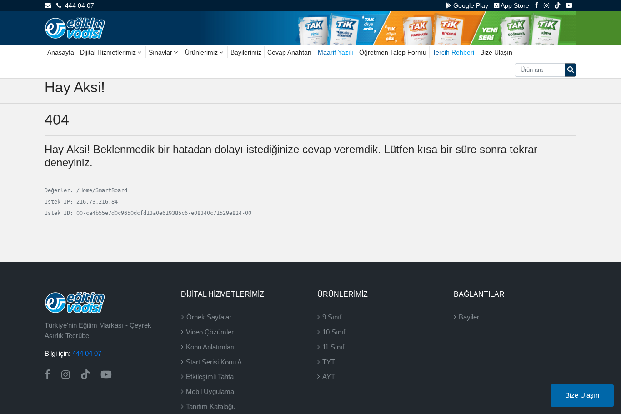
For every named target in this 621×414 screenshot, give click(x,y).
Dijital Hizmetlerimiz (108, 52)
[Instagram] (546, 5)
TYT (328, 362)
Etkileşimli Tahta (210, 376)
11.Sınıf (333, 347)
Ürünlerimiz (201, 52)
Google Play (469, 5)
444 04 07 (77, 5)
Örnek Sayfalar (208, 317)
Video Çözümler (210, 332)
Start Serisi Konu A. (215, 362)
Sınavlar (160, 52)
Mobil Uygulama (210, 391)
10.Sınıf (333, 332)
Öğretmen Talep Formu (392, 52)
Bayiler (469, 317)
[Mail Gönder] (48, 5)
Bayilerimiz (245, 52)
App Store (514, 5)
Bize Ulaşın (496, 52)
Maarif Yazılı (335, 52)
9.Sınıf (331, 317)
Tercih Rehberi (453, 52)
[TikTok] (557, 5)
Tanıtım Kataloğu (210, 406)
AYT (328, 376)
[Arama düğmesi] (570, 70)
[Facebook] (536, 5)
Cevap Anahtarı (289, 52)
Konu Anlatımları (210, 347)
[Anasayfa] (75, 27)
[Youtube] (569, 5)
